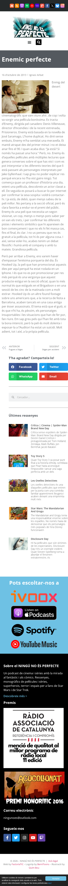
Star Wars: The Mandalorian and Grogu (47, 510)
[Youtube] (33, 838)
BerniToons (43, 864)
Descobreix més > (15, 696)
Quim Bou (34, 867)
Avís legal (53, 860)
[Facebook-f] (7, 838)
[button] (29, 42)
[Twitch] (41, 838)
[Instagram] (24, 838)
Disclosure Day (39, 538)
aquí (50, 883)
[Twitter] (16, 838)
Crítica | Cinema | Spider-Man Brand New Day (49, 427)
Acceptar (55, 878)
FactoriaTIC (17, 864)
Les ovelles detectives (44, 480)
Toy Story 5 (37, 456)
